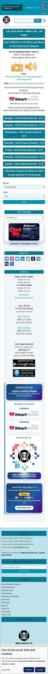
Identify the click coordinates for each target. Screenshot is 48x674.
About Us (4, 606)
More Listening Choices (24, 298)
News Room (5, 599)
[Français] (43, 4)
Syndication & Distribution (10, 596)
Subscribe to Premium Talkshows (11, 7)
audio (28, 280)
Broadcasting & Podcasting (10, 584)
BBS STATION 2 (24, 328)
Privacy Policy (6, 612)
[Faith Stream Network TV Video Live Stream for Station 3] (17, 66)
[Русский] (43, 10)
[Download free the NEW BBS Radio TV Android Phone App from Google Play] (24, 363)
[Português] (45, 7)
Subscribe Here (24, 508)
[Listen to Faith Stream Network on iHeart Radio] (24, 98)
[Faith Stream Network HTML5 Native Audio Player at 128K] (31, 66)
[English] (43, 1)
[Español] (45, 10)
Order (5, 192)
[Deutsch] (45, 4)
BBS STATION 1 (24, 317)
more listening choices (29, 104)
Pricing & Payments (8, 587)
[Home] (6, 21)
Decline (29, 670)
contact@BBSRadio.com (20, 547)
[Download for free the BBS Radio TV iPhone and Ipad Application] (24, 373)
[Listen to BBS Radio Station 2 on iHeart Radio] (24, 427)
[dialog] (24, 660)
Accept (40, 670)
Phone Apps (5, 602)
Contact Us (5, 609)
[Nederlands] (45, 1)
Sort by (6, 183)
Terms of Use (6, 615)
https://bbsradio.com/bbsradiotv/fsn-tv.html (27, 83)
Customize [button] (6, 670)
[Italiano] (43, 7)
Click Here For (24, 295)
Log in (38, 7)
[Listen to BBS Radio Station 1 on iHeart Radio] (24, 414)
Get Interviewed (6, 593)
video (28, 288)
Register (30, 8)
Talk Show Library (7, 590)
